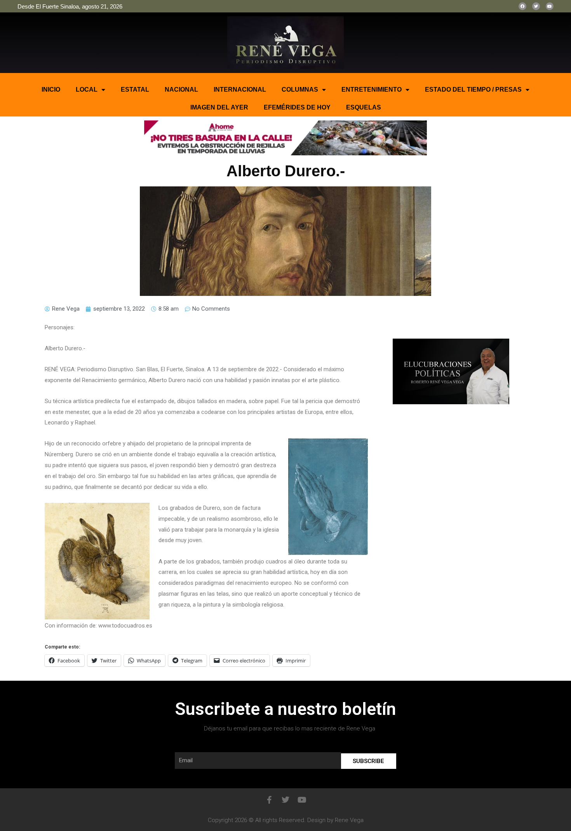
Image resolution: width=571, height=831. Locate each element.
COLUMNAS (300, 89)
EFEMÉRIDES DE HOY (297, 107)
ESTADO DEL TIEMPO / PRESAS (473, 89)
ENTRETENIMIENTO (371, 89)
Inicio (51, 89)
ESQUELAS (363, 107)
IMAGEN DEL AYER (219, 107)
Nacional (181, 89)
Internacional (240, 89)
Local (86, 89)
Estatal (135, 89)
